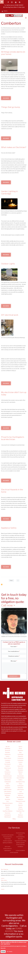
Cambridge (20, 754)
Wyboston (20, 817)
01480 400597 (19, 5)
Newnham (7, 799)
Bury (20, 752)
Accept (3, 951)
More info (3, 948)
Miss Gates (4, 880)
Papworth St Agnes (8, 803)
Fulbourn (20, 772)
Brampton (20, 750)
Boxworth (7, 750)
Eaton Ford (20, 766)
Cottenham (20, 760)
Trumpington (7, 815)
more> (2, 878)
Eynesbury (20, 770)
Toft (20, 813)
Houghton (7, 785)
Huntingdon (20, 785)
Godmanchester (7, 776)
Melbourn (20, 795)
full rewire (20, 838)
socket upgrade (14, 852)
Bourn (20, 748)
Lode (20, 791)
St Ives (7, 809)
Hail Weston (7, 779)
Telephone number (13, 656)
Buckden (7, 752)
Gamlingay (7, 774)
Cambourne (8, 754)
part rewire (7, 846)
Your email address (13, 651)
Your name (13, 646)
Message (13, 661)
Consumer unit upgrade (8, 835)
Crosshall (7, 762)
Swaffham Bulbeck (7, 811)
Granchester (20, 776)
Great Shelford (20, 778)
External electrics (7, 836)
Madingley (7, 795)
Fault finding (7, 838)
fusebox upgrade (7, 840)
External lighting (20, 836)
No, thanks (9, 951)
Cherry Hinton (7, 758)
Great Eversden (8, 778)
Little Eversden (7, 789)
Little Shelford (7, 791)
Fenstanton (7, 772)
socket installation (20, 850)
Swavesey (7, 813)
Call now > (8, 605)
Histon (20, 783)
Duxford (8, 766)
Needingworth (20, 797)
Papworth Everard (20, 801)
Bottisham (7, 748)
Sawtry (7, 807)
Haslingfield (7, 781)
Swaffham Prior (20, 811)
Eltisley (7, 770)
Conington (7, 760)
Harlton (20, 779)
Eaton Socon (7, 768)
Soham (20, 807)
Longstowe (20, 793)
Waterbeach (7, 817)
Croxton (20, 762)
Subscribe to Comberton (1, 584)
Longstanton (7, 793)
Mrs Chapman (4, 869)
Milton (7, 797)
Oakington (20, 799)
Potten (20, 803)
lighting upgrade (20, 842)
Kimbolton (20, 787)
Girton (20, 774)
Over (7, 801)
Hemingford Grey (20, 781)
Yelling (14, 819)
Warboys (20, 815)
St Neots (20, 809)
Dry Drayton (7, 764)
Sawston (20, 805)
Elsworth (20, 768)
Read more (7, 99)
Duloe (20, 764)
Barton (20, 746)
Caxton (7, 756)
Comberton (20, 758)
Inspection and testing (20, 840)
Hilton (7, 783)
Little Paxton (20, 789)
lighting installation (7, 842)
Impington (7, 787)
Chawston (20, 756)
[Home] (14, 15)
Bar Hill (7, 746)
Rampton (7, 805)
